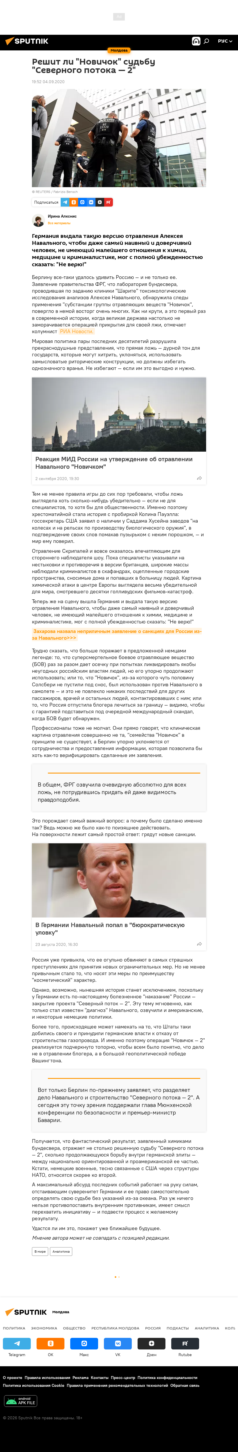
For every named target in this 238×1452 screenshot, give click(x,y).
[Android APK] (20, 1401)
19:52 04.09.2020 (48, 81)
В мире (40, 1251)
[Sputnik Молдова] (28, 46)
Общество (74, 1328)
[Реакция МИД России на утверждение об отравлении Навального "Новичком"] (119, 414)
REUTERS (43, 191)
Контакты (100, 1377)
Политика (14, 1328)
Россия (153, 1328)
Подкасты (178, 1328)
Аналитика (61, 1251)
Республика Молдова (115, 1328)
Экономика (44, 1328)
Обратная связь (184, 1385)
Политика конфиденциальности (167, 1377)
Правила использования (47, 1377)
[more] (199, 478)
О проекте (12, 1377)
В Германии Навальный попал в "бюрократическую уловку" (110, 928)
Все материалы (59, 223)
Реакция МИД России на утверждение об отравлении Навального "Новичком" (114, 462)
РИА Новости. (76, 331)
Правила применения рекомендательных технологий (117, 1385)
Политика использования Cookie (33, 1385)
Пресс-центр (123, 1377)
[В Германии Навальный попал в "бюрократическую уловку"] (119, 880)
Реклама (81, 1377)
